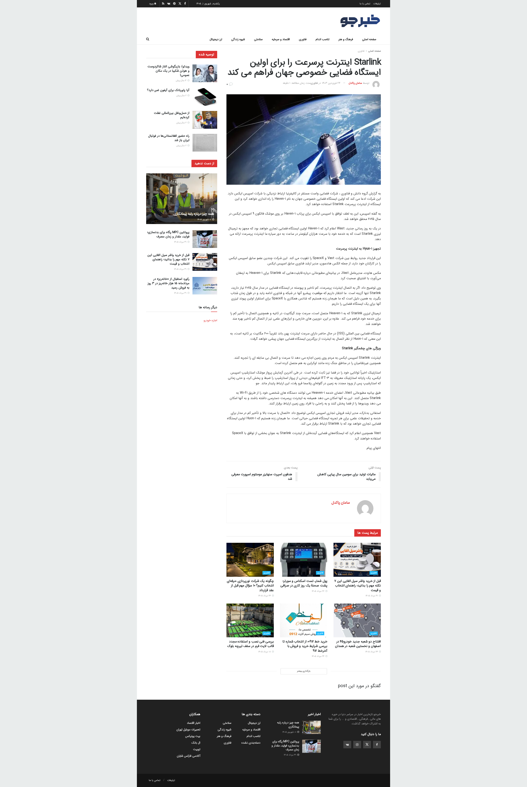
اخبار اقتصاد (193, 723)
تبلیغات (377, 4)
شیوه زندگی (238, 39)
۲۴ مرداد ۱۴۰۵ (265, 596)
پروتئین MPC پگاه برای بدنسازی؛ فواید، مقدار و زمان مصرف (168, 234)
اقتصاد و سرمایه (281, 39)
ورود (151, 4)
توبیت (196, 749)
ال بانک (195, 742)
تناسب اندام (322, 39)
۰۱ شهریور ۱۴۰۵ (204, 219)
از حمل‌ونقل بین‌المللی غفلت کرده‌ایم (171, 115)
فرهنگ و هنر (345, 39)
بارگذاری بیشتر (303, 671)
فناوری (303, 39)
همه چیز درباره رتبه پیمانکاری (194, 214)
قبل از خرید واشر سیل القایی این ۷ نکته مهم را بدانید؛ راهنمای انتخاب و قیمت (357, 585)
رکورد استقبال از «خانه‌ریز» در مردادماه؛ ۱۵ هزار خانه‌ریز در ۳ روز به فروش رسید (168, 283)
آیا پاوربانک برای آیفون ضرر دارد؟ (168, 90)
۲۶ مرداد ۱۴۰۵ (318, 591)
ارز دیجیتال (216, 39)
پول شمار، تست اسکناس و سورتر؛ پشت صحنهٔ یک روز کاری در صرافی (303, 583)
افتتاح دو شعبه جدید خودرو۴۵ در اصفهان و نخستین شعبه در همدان (358, 644)
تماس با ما (365, 4)
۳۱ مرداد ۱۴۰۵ (372, 596)
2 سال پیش (181, 95)
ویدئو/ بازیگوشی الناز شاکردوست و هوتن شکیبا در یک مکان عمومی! (168, 71)
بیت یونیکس (192, 736)
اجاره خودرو (210, 320)
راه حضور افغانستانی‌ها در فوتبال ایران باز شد (168, 138)
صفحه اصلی (369, 39)
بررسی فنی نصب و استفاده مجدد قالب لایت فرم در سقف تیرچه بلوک (250, 644)
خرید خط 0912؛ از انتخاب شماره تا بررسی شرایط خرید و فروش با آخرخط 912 (304, 646)
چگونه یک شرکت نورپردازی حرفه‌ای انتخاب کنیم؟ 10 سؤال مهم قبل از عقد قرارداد (250, 585)
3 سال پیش (181, 80)
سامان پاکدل (355, 83)
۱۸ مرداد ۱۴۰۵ (265, 652)
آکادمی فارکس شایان (188, 756)
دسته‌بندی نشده (250, 742)
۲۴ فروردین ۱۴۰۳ (331, 83)
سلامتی (258, 39)
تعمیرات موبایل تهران (188, 729)
